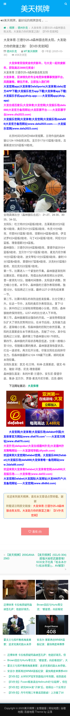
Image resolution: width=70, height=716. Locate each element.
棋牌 (11, 27)
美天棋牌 (29, 708)
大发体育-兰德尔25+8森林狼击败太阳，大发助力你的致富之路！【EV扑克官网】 (35, 510)
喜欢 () (37, 531)
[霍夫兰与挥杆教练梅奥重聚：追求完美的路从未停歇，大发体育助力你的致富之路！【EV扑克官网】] (19, 624)
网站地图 (54, 708)
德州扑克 (23, 27)
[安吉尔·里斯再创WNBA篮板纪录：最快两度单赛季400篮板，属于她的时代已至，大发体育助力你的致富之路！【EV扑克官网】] (52, 624)
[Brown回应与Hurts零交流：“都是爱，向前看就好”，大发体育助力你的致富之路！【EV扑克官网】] (52, 589)
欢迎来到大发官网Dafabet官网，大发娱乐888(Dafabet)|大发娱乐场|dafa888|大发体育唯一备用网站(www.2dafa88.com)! (35, 459)
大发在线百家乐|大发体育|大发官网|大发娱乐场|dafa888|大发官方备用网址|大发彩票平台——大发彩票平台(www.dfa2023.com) (35, 109)
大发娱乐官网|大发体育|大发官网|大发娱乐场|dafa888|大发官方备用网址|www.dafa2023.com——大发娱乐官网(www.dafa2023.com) (35, 123)
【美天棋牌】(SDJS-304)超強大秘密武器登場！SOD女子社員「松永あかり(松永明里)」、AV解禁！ (51, 560)
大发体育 (33, 386)
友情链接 (41, 708)
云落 (49, 711)
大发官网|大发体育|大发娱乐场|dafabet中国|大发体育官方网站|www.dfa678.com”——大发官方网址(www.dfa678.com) (34, 436)
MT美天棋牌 (31, 51)
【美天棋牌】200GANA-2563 (19, 556)
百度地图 (29, 711)
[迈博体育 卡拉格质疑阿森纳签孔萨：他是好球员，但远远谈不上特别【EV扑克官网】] (19, 589)
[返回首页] (5, 27)
